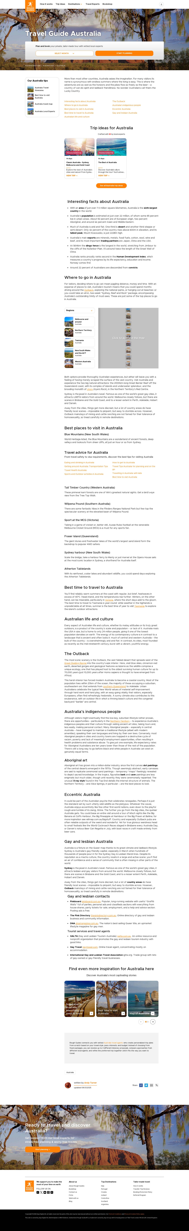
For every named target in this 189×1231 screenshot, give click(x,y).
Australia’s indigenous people (126, 105)
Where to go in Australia (76, 105)
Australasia (48, 65)
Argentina (104, 1204)
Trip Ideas (60, 4)
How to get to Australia (123, 463)
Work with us (73, 1198)
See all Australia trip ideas (111, 186)
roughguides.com (32, 65)
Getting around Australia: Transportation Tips (86, 466)
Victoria (109, 600)
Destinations (74, 4)
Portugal (104, 1189)
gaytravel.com (90, 947)
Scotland (104, 1201)
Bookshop (107, 4)
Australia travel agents (113, 1043)
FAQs (71, 1195)
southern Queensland (114, 686)
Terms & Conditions (115, 1214)
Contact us (73, 1192)
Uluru (90, 389)
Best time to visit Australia (124, 477)
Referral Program (139, 1195)
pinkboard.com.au (91, 901)
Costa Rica (105, 1198)
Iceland (103, 1195)
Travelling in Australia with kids (127, 473)
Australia (70, 1072)
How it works (46, 4)
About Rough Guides (76, 1186)
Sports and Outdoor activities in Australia (83, 474)
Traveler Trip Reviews (141, 1189)
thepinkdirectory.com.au (103, 915)
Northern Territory (120, 721)
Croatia (104, 1192)
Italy (102, 1186)
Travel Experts (93, 4)
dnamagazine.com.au (87, 923)
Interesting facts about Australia (80, 101)
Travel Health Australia (75, 470)
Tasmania (139, 606)
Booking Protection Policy (142, 1192)
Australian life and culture (76, 117)
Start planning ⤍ (42, 1149)
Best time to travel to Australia (79, 113)
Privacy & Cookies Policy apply (134, 1214)
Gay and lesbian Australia (124, 113)
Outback (88, 290)
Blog (70, 1201)
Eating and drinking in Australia (79, 463)
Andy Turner (90, 1083)
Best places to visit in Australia (78, 109)
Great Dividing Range (75, 663)
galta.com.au (124, 936)
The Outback (118, 101)
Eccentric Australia (121, 109)
